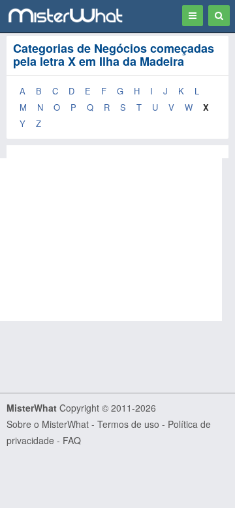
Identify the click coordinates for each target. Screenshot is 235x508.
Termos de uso (128, 423)
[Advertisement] (117, 239)
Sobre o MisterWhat (48, 423)
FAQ (72, 440)
